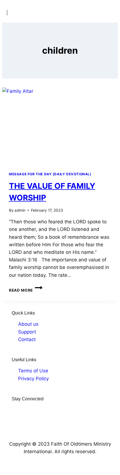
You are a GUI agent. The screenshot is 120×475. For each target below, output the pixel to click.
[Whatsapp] (50, 409)
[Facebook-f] (15, 409)
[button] (109, 12)
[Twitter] (32, 409)
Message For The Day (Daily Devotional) (50, 174)
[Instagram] (24, 409)
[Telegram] (41, 409)
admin (20, 210)
